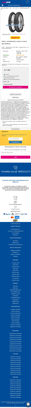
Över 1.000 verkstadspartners (15, 204)
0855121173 (24, 171)
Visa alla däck (4, 8)
